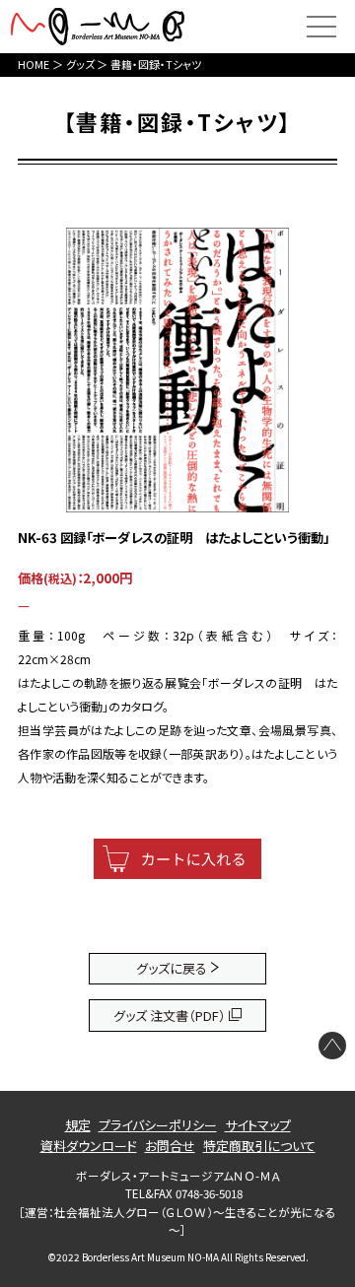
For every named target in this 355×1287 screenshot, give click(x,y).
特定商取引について (259, 1145)
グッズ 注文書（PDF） (169, 1015)
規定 (78, 1125)
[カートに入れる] (177, 859)
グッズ (80, 64)
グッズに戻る (171, 968)
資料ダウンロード (88, 1145)
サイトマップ (258, 1125)
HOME (33, 64)
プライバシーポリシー (158, 1125)
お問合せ (170, 1145)
